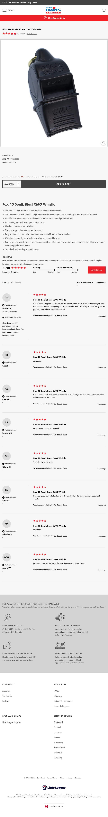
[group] (17, 268)
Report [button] (59, 315)
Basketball (58, 722)
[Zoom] (103, 142)
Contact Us (7, 695)
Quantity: (9, 184)
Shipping (58, 695)
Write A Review (32, 34)
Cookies (69, 778)
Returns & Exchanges (63, 701)
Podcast (5, 701)
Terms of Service (52, 778)
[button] (13, 34)
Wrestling (58, 757)
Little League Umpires (11, 722)
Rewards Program (61, 706)
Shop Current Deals (56, 18)
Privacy (62, 778)
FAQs (56, 690)
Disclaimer (78, 778)
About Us (6, 690)
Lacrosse (58, 732)
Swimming (58, 742)
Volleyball (58, 752)
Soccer (57, 737)
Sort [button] (4, 282)
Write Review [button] (97, 269)
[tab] (85, 283)
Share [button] (65, 315)
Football (57, 727)
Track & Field (59, 747)
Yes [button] (55, 315)
